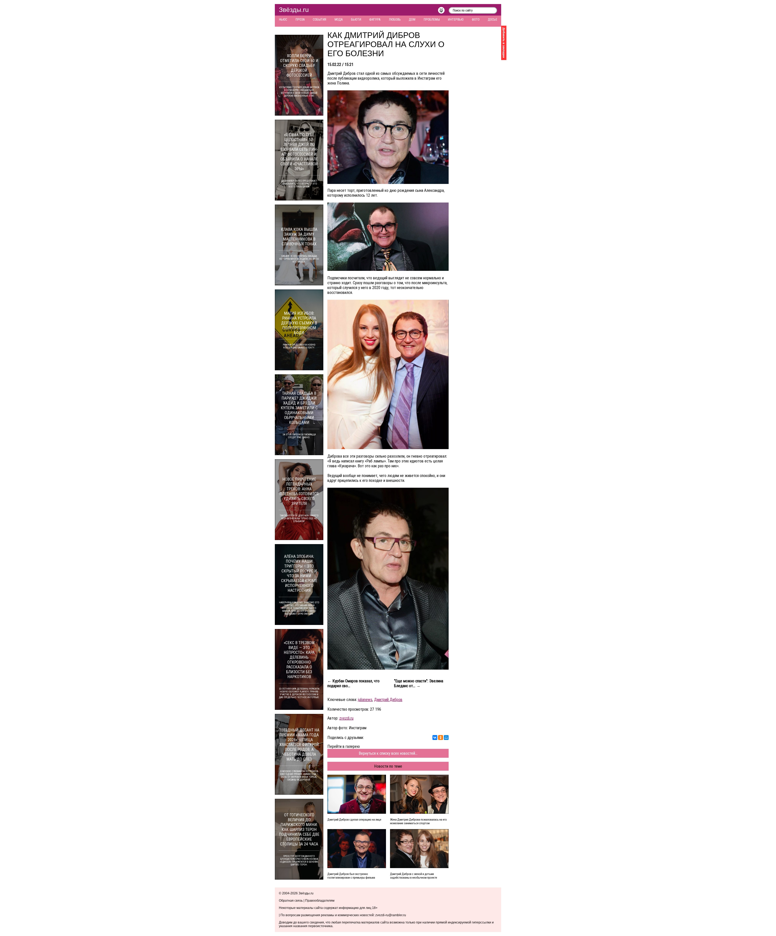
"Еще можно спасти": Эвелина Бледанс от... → (418, 683)
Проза (300, 19)
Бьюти (356, 19)
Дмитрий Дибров (388, 699)
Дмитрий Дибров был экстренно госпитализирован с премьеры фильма (351, 875)
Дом (412, 19)
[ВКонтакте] (434, 737)
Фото (476, 19)
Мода (338, 19)
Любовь (395, 19)
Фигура (375, 19)
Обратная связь (291, 900)
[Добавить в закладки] (503, 43)
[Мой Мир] (446, 737)
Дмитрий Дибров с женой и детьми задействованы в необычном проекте (413, 875)
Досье (492, 19)
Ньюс (283, 19)
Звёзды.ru (294, 9)
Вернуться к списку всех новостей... (388, 753)
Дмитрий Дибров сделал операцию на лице (354, 819)
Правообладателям (319, 900)
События (319, 19)
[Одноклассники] (440, 737)
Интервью (456, 19)
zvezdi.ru (346, 718)
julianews (365, 699)
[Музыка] (443, 11)
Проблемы (432, 19)
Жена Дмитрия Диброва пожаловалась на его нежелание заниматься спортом (418, 821)
